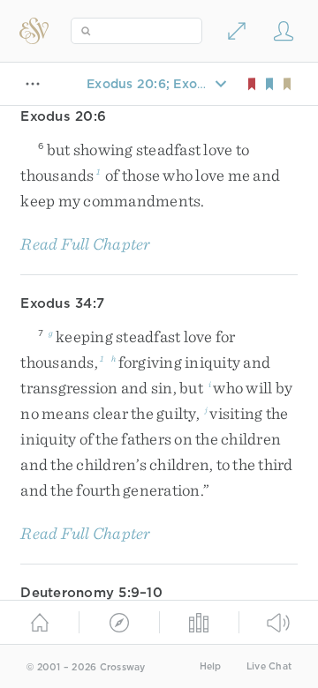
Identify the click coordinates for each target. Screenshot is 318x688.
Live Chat (269, 666)
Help (211, 666)
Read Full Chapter (85, 244)
